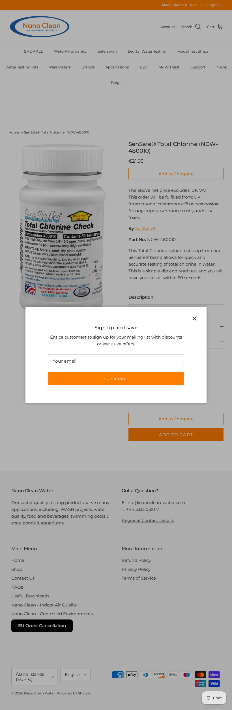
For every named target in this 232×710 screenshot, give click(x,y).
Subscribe (116, 378)
